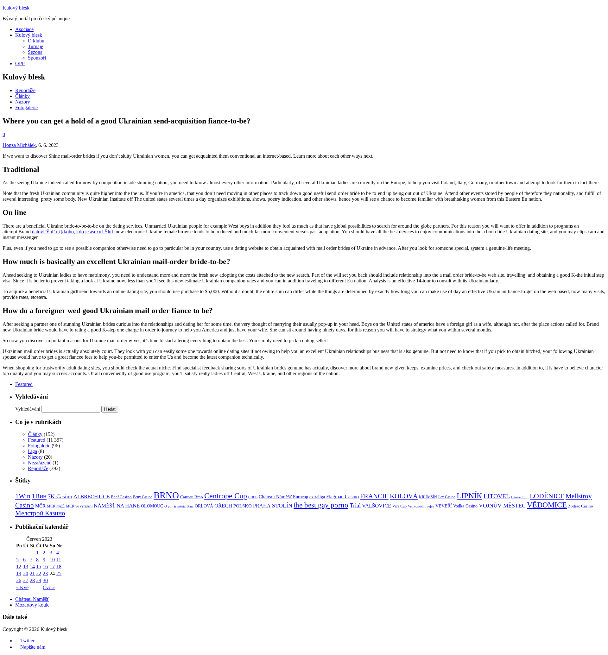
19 (18, 573)
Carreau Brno (191, 497)
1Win (22, 496)
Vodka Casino (465, 506)
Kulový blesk (16, 7)
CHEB (252, 497)
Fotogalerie (26, 107)
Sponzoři (37, 57)
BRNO (166, 495)
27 (25, 580)
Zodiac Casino (580, 506)
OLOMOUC (152, 506)
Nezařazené (39, 462)
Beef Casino (121, 497)
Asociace (24, 29)
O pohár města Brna (178, 506)
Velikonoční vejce (421, 506)
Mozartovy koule (32, 605)
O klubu (36, 40)
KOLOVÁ (404, 496)
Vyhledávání (27, 409)
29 (38, 580)
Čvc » (49, 587)
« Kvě (22, 587)
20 (25, 573)
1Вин (39, 496)
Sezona (35, 52)
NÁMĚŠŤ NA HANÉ (117, 506)
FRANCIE (374, 496)
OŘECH (223, 506)
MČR (40, 505)
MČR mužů (56, 506)
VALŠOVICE (376, 506)
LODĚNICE (547, 496)
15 (38, 566)
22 (38, 573)
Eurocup (300, 496)
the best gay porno (321, 505)
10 (52, 559)
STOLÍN (282, 505)
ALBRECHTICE (91, 497)
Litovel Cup (520, 497)
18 (58, 566)
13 (25, 566)
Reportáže (25, 90)
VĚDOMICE (547, 505)
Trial (355, 505)
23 (45, 573)
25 (58, 573)
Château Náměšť (275, 496)
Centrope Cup (225, 495)
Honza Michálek (19, 145)
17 (52, 566)
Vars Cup (399, 506)
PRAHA (262, 505)
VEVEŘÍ (443, 506)
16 (45, 566)
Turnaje (35, 46)
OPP (20, 63)
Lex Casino (446, 497)
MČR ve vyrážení (79, 506)
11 (58, 559)
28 (32, 580)
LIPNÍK (469, 495)
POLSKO (242, 505)
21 (32, 573)
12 (18, 566)
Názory (22, 101)
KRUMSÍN (428, 497)
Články (22, 96)
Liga (32, 451)
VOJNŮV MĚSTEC (502, 505)
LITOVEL (497, 496)
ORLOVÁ (204, 506)
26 (18, 580)
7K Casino (60, 496)
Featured (24, 384)
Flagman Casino (342, 496)
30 (45, 580)
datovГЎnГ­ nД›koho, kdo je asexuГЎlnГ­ (73, 231)
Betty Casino (142, 497)
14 (32, 566)
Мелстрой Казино (40, 513)
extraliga (317, 496)
